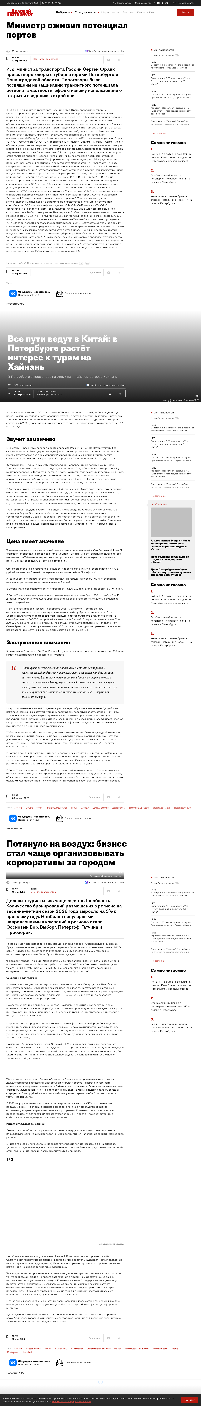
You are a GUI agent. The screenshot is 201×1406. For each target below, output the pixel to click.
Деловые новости (101, 807)
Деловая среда (61, 1348)
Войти (185, 12)
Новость (18, 807)
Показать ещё (158, 133)
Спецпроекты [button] (86, 12)
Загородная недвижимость (137, 1348)
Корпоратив (77, 1348)
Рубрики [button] (63, 12)
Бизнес (175, 1348)
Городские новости (161, 807)
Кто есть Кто (145, 12)
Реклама (129, 12)
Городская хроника (182, 807)
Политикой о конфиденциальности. (71, 1401)
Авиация (85, 807)
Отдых (29, 807)
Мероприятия (110, 12)
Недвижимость (160, 1348)
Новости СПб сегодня (139, 807)
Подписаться (124, 3)
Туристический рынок (57, 807)
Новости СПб (118, 807)
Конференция (13, 1352)
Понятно (189, 1400)
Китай (74, 807)
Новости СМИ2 (15, 303)
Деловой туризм (33, 1348)
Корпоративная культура (98, 1348)
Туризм (39, 807)
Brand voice (28, 1352)
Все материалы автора (45, 59)
